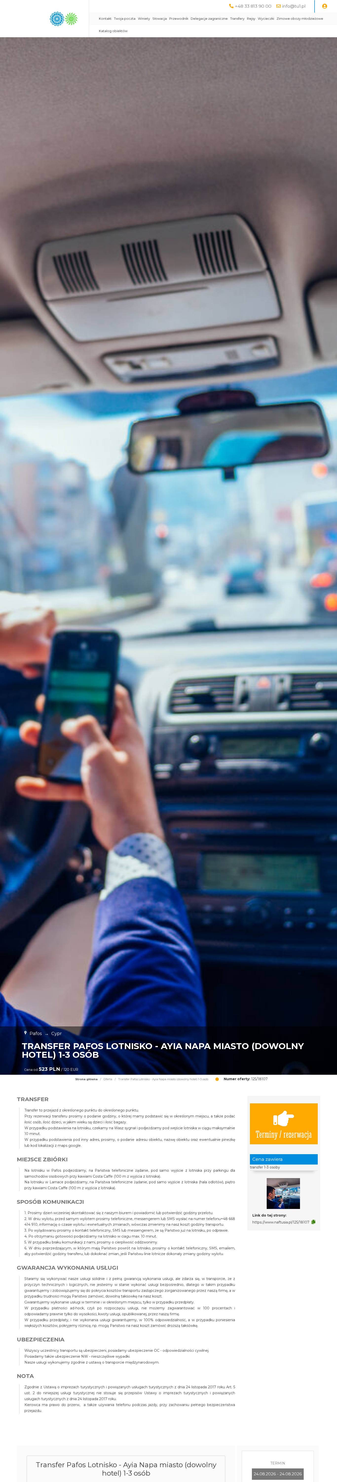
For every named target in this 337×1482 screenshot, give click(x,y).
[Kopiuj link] (313, 1222)
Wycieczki (266, 18)
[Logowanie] (324, 6)
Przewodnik (178, 18)
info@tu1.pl (294, 6)
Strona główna (86, 1079)
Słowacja (159, 18)
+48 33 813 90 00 (253, 6)
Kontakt (105, 18)
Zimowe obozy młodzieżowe (300, 18)
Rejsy (251, 18)
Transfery (237, 18)
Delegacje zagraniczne (209, 18)
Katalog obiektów (113, 31)
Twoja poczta (124, 18)
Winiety (144, 18)
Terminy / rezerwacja (284, 1133)
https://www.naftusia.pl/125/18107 (280, 1222)
